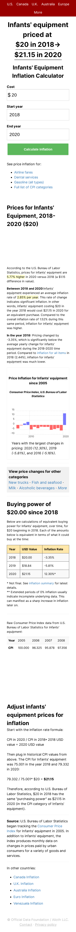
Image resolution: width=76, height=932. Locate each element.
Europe (63, 4)
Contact (26, 925)
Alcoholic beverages (37, 488)
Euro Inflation (23, 897)
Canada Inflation (26, 877)
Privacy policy (46, 925)
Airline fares (23, 172)
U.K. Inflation (23, 884)
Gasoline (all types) (29, 182)
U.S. (10, 4)
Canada (22, 4)
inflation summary (41, 583)
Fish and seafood (47, 482)
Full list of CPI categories (33, 187)
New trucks (18, 482)
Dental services (26, 177)
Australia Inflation (27, 890)
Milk (12, 488)
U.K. (35, 4)
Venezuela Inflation (28, 903)
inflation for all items (51, 353)
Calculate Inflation (38, 149)
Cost (11, 87)
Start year (15, 106)
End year (14, 126)
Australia (48, 4)
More (38, 12)
